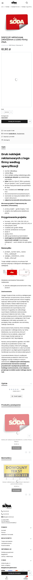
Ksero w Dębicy (5, 565)
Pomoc (3, 532)
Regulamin (4, 554)
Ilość (2, 109)
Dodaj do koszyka (14, 121)
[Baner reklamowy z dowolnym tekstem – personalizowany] (16, 472)
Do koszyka (16, 448)
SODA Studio (5, 563)
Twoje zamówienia (6, 541)
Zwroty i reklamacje (7, 556)
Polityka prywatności (7, 552)
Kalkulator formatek (7, 534)
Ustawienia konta (6, 543)
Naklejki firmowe (15, 6)
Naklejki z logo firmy (27, 6)
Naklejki (7, 6)
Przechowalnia (5, 545)
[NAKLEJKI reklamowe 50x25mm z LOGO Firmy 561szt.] (16, 423)
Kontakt (3, 530)
